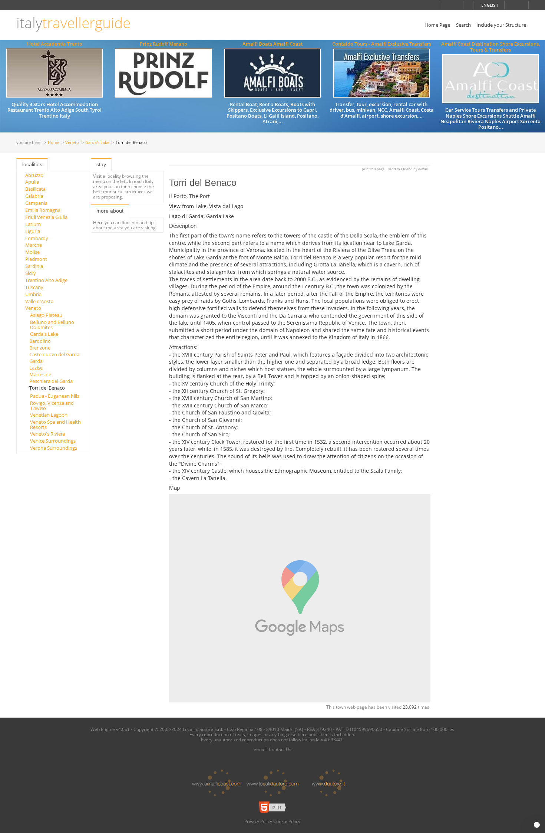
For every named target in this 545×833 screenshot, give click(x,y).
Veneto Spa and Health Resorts (55, 424)
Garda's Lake (97, 143)
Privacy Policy (258, 821)
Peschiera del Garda (51, 381)
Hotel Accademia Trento (54, 43)
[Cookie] (537, 825)
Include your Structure (501, 25)
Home (53, 143)
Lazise (36, 367)
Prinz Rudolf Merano (163, 43)
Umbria (33, 294)
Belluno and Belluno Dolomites (52, 324)
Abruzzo (34, 175)
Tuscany (34, 287)
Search (463, 25)
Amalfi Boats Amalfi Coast (272, 43)
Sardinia (34, 266)
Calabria (34, 196)
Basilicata (35, 188)
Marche (33, 244)
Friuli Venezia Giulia (46, 217)
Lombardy (36, 238)
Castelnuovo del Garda (54, 354)
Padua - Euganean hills (54, 396)
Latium (33, 224)
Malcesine (40, 374)
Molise (32, 252)
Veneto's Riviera (47, 433)
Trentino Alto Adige (46, 280)
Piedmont (36, 259)
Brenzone (39, 347)
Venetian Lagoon (48, 414)
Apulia (32, 181)
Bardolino (40, 341)
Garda (36, 361)
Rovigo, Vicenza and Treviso (52, 405)
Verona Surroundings (53, 447)
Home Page (437, 25)
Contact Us (280, 749)
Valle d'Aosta (39, 301)
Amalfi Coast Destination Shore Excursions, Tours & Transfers (490, 46)
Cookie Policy (286, 821)
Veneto (72, 143)
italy (73, 23)
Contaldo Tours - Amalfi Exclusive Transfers (381, 43)
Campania (36, 203)
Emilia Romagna (42, 210)
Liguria (32, 231)
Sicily (30, 273)
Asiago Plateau (46, 315)
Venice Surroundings (53, 440)
